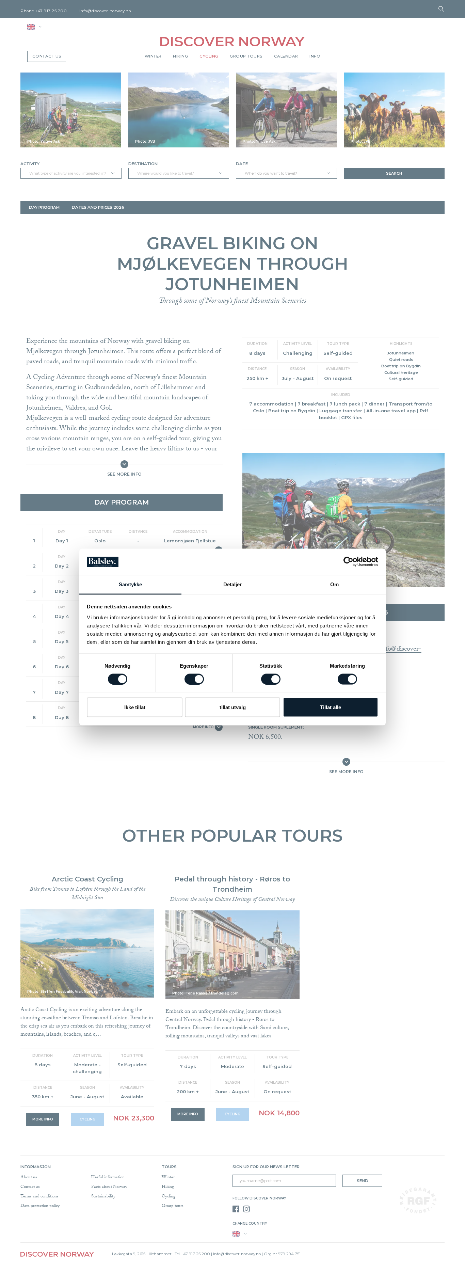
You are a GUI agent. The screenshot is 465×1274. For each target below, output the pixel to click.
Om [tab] (334, 584)
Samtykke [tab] (130, 584)
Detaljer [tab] (232, 584)
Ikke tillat (134, 707)
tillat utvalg (233, 707)
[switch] (194, 679)
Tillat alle (330, 707)
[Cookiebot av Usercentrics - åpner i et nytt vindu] (348, 562)
